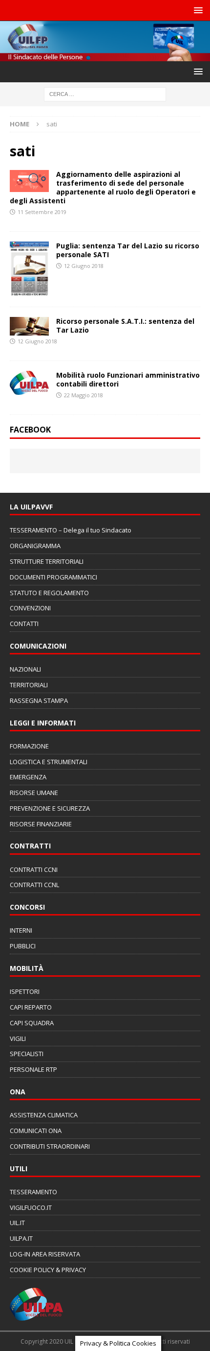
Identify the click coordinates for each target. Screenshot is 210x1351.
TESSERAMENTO (33, 1191)
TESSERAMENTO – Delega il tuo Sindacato (70, 530)
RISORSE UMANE (34, 792)
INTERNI (21, 930)
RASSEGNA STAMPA (39, 700)
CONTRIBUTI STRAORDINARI (50, 1146)
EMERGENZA (28, 776)
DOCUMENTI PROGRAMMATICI (53, 577)
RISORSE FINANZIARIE (41, 824)
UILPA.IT (21, 1238)
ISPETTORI (25, 991)
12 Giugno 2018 (84, 265)
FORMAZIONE (29, 746)
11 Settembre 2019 (42, 212)
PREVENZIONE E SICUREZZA (50, 808)
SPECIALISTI (26, 1053)
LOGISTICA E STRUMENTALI (48, 761)
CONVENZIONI (30, 607)
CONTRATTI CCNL (34, 884)
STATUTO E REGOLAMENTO (49, 592)
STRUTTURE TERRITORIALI (47, 561)
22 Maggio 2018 (83, 395)
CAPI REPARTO (31, 1007)
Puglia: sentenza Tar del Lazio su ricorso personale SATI (127, 250)
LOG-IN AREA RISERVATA (45, 1254)
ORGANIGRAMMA (35, 545)
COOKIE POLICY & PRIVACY (48, 1269)
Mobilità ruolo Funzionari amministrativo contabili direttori (128, 379)
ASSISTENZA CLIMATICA (44, 1114)
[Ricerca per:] (105, 93)
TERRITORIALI (29, 684)
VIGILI (18, 1038)
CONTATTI (24, 623)
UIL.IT (17, 1222)
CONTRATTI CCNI (34, 869)
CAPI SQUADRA (32, 1022)
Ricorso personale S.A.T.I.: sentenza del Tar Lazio (125, 325)
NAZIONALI (25, 669)
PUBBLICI (23, 945)
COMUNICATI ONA (36, 1130)
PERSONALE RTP (33, 1069)
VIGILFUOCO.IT (31, 1207)
